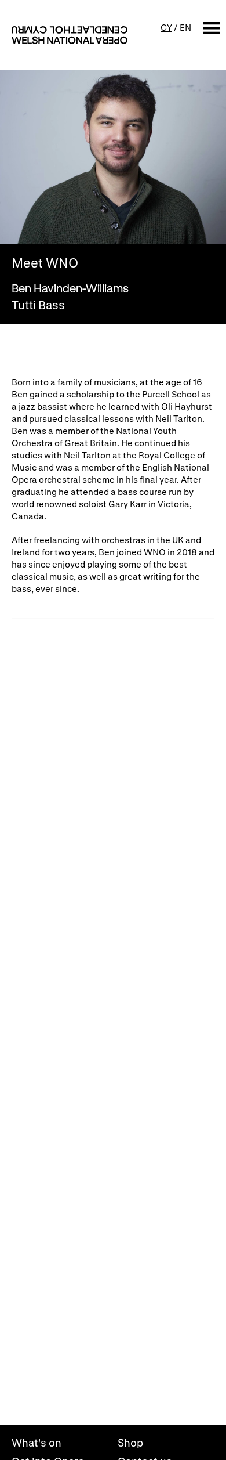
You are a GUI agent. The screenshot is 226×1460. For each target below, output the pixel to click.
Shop (130, 1442)
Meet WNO (45, 263)
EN (185, 27)
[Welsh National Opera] (69, 35)
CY (166, 27)
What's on (36, 1442)
